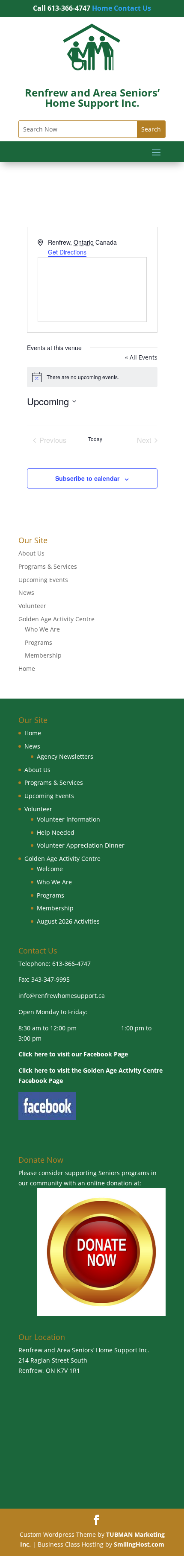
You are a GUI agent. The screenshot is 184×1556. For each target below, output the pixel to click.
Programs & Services (47, 566)
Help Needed (55, 832)
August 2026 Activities (68, 921)
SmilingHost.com (139, 1544)
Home (102, 8)
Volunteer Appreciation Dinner (81, 845)
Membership (43, 655)
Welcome (50, 869)
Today (95, 439)
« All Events (141, 357)
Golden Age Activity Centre (56, 619)
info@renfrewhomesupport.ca (61, 996)
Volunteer (32, 606)
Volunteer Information (68, 819)
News (26, 592)
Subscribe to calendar (87, 478)
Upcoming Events (43, 580)
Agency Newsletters (65, 756)
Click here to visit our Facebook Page (73, 1054)
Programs (38, 642)
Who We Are (42, 629)
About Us (31, 553)
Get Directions (67, 252)
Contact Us (132, 8)
